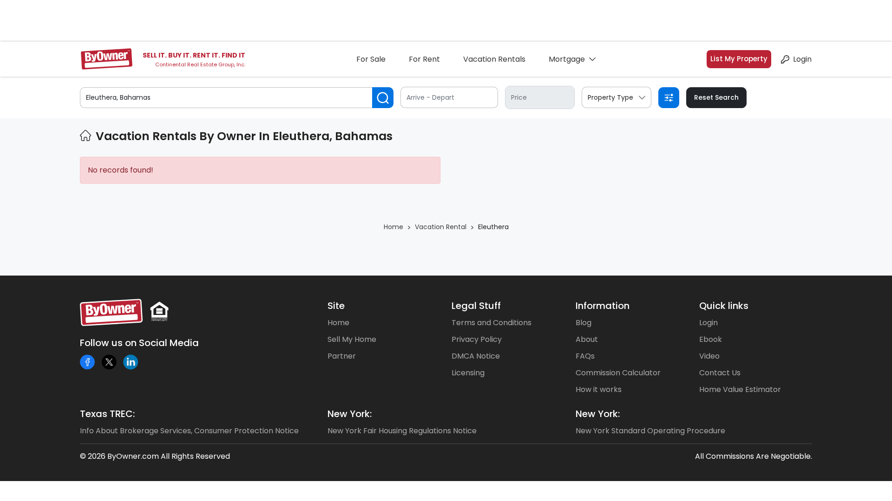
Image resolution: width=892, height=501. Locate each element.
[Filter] (668, 97)
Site (336, 305)
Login (802, 59)
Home (338, 322)
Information (603, 305)
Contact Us (720, 372)
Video (709, 356)
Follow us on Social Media (139, 342)
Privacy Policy (477, 339)
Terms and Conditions (491, 322)
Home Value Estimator (740, 389)
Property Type (610, 97)
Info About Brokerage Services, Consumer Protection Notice (189, 430)
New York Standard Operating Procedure (650, 430)
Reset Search (716, 97)
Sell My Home (352, 339)
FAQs (585, 356)
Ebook (710, 339)
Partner (342, 356)
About (587, 339)
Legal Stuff (476, 305)
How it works (599, 389)
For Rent (424, 59)
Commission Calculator (618, 372)
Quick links (723, 305)
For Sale (371, 59)
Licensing (468, 372)
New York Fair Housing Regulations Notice (402, 430)
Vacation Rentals (494, 59)
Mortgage (567, 59)
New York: (350, 413)
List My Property (738, 59)
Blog (583, 322)
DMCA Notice (476, 356)
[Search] (383, 97)
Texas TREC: (107, 413)
